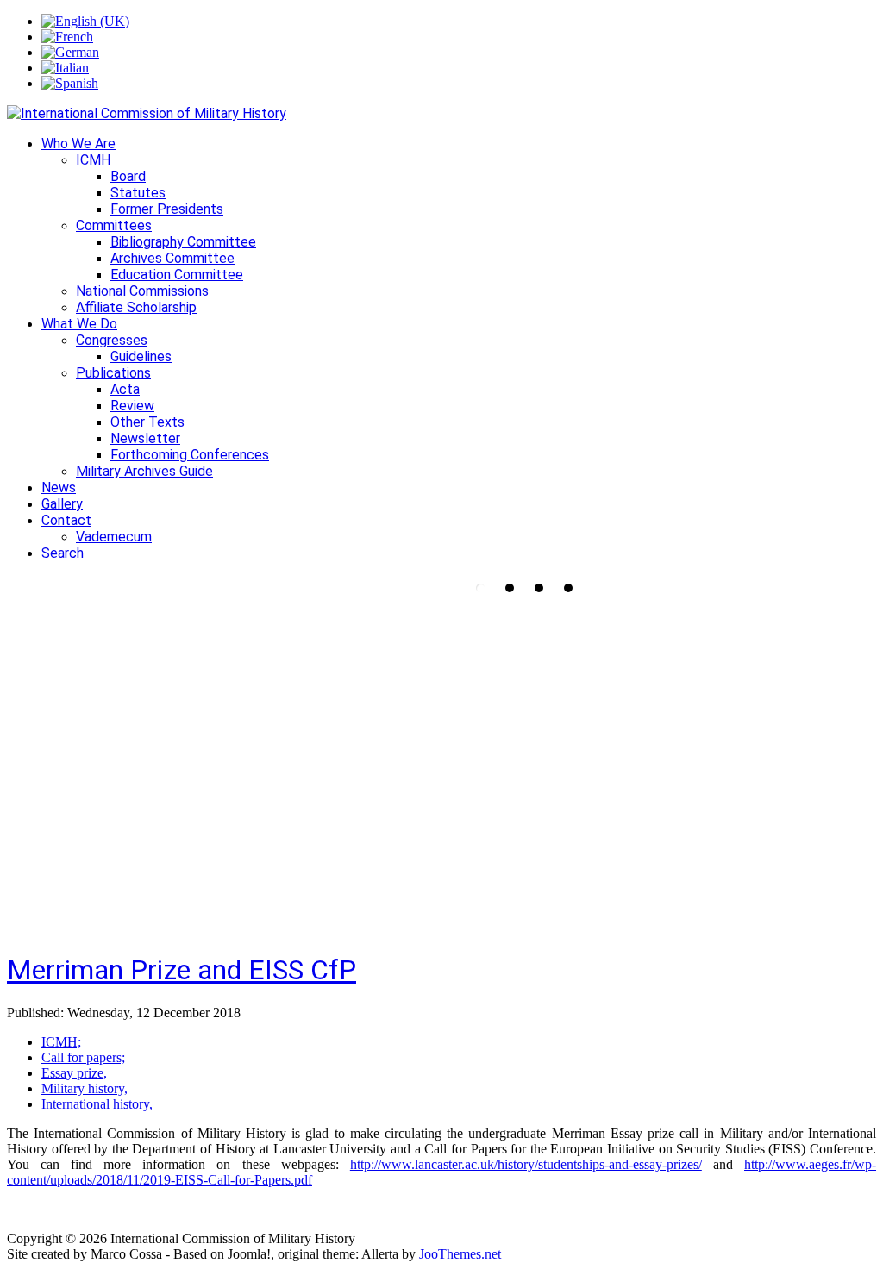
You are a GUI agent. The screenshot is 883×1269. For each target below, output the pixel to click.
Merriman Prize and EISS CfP (181, 969)
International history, (97, 1104)
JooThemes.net (460, 1254)
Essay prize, (74, 1073)
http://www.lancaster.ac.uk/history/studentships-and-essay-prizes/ (526, 1164)
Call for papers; (83, 1057)
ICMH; (61, 1042)
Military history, (84, 1088)
